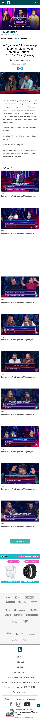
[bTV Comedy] (17, 667)
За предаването (7, 38)
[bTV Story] (21, 672)
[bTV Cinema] (29, 667)
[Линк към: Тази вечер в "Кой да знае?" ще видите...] (20, 189)
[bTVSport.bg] (30, 684)
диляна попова (14, 150)
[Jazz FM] (32, 703)
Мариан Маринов (9, 153)
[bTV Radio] (20, 703)
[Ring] (33, 671)
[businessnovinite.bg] (32, 680)
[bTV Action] (8, 672)
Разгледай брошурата (28, 626)
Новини (24, 38)
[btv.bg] (8, 667)
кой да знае (16, 156)
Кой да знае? (9, 32)
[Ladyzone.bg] (17, 684)
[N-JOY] (8, 703)
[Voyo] (7, 684)
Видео (17, 38)
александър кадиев (28, 150)
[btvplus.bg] (7, 680)
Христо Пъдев (22, 153)
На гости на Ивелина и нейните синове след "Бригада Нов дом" (26, 712)
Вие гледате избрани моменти (24, 717)
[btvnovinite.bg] (19, 680)
